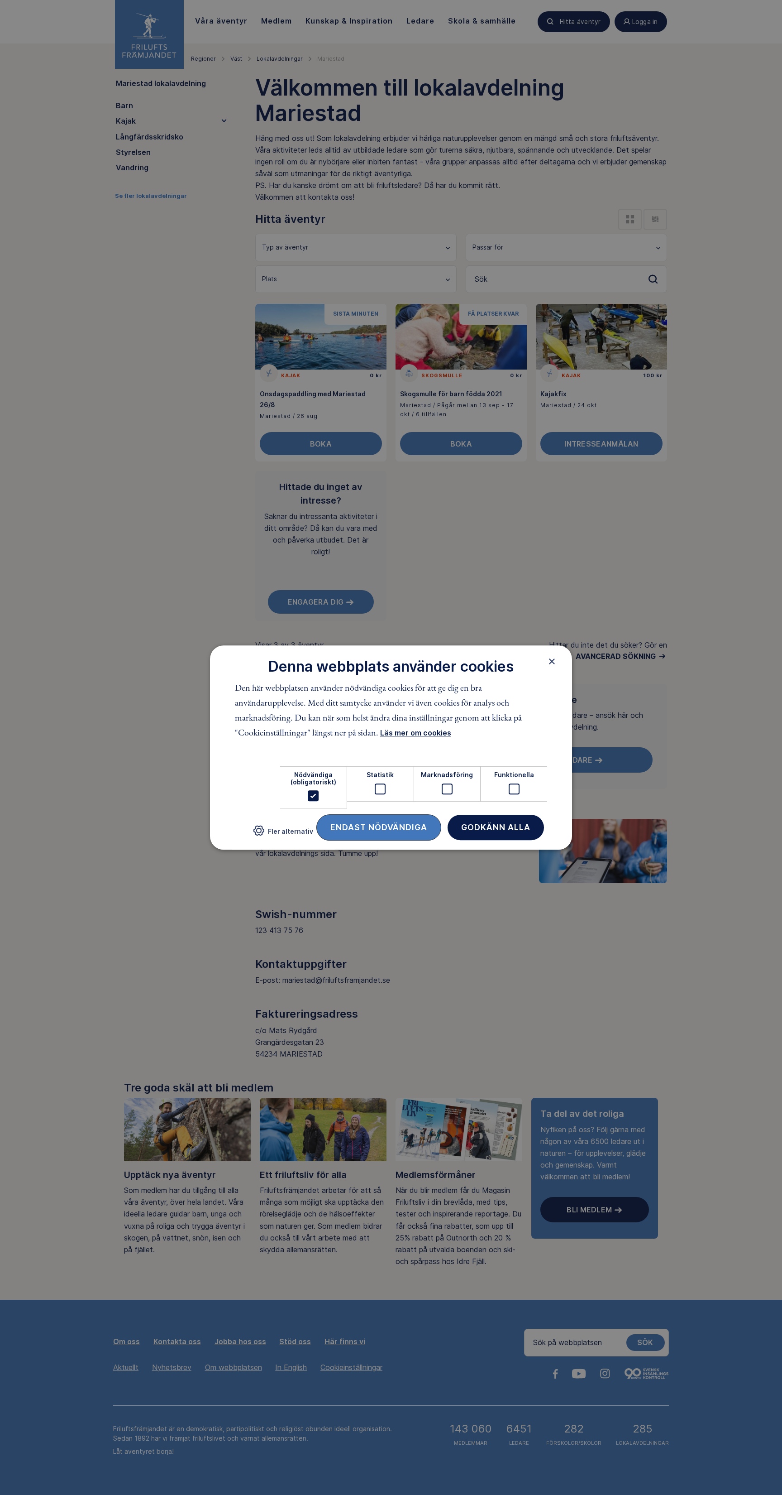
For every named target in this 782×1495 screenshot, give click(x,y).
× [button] (552, 661)
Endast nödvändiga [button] (378, 827)
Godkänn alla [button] (495, 827)
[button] (283, 834)
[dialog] (391, 747)
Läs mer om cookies (415, 733)
